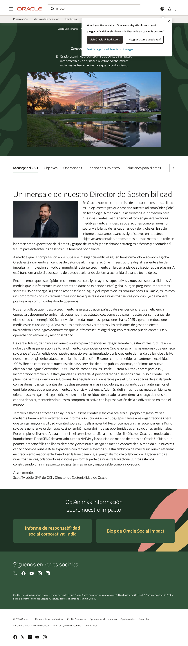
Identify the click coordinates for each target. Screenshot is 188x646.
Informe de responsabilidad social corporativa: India (52, 531)
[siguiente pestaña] (173, 168)
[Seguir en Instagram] (39, 573)
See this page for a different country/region (110, 49)
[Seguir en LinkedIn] (48, 573)
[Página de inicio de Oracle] (29, 8)
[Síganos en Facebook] (23, 573)
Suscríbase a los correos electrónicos (31, 625)
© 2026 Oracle (20, 619)
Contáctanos (91, 625)
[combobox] (94, 8)
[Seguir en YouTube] (31, 573)
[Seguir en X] (15, 573)
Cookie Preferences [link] (76, 619)
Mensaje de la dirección (46, 19)
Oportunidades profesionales (134, 619)
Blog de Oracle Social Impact (135, 531)
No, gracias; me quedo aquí (145, 39)
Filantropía (71, 19)
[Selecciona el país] (162, 9)
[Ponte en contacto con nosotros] (177, 9)
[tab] (25, 168)
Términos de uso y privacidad (49, 619)
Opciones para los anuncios (103, 619)
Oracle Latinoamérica (68, 28)
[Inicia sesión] (169, 9)
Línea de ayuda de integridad (67, 625)
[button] (11, 9)
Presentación (20, 19)
